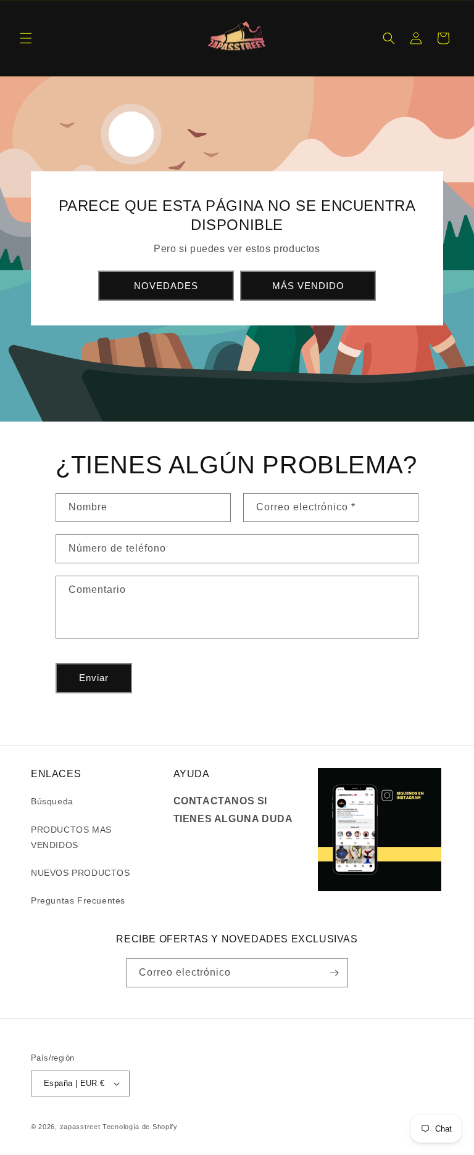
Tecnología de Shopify (140, 1126)
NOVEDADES (166, 285)
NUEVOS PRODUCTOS (80, 873)
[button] (26, 38)
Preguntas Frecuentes (78, 900)
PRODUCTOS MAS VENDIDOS (71, 837)
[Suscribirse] (333, 972)
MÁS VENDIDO (308, 285)
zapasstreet (80, 1126)
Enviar (94, 677)
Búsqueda (52, 801)
